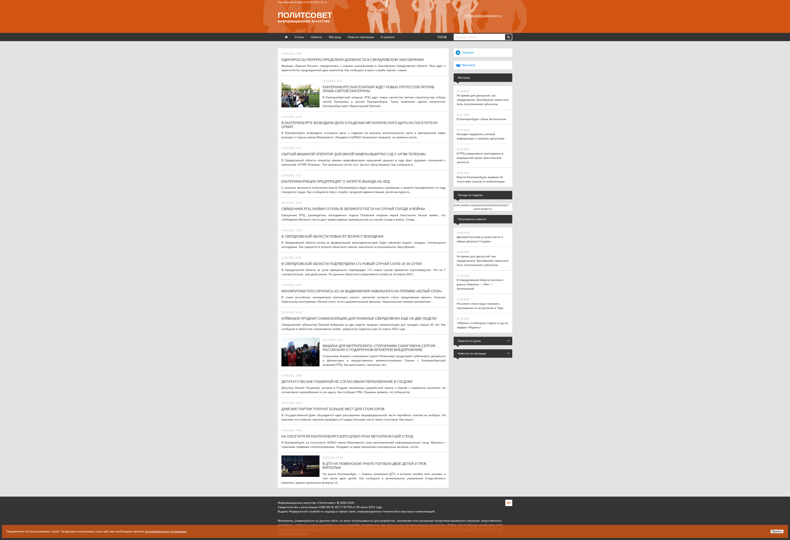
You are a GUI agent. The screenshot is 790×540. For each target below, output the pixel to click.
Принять (777, 531)
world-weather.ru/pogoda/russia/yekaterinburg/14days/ (484, 205)
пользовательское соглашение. (166, 531)
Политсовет (305, 15)
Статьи (299, 37)
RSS (441, 37)
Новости (316, 37)
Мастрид (335, 37)
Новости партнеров (361, 37)
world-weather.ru (483, 209)
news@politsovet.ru (485, 16)
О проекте (388, 37)
